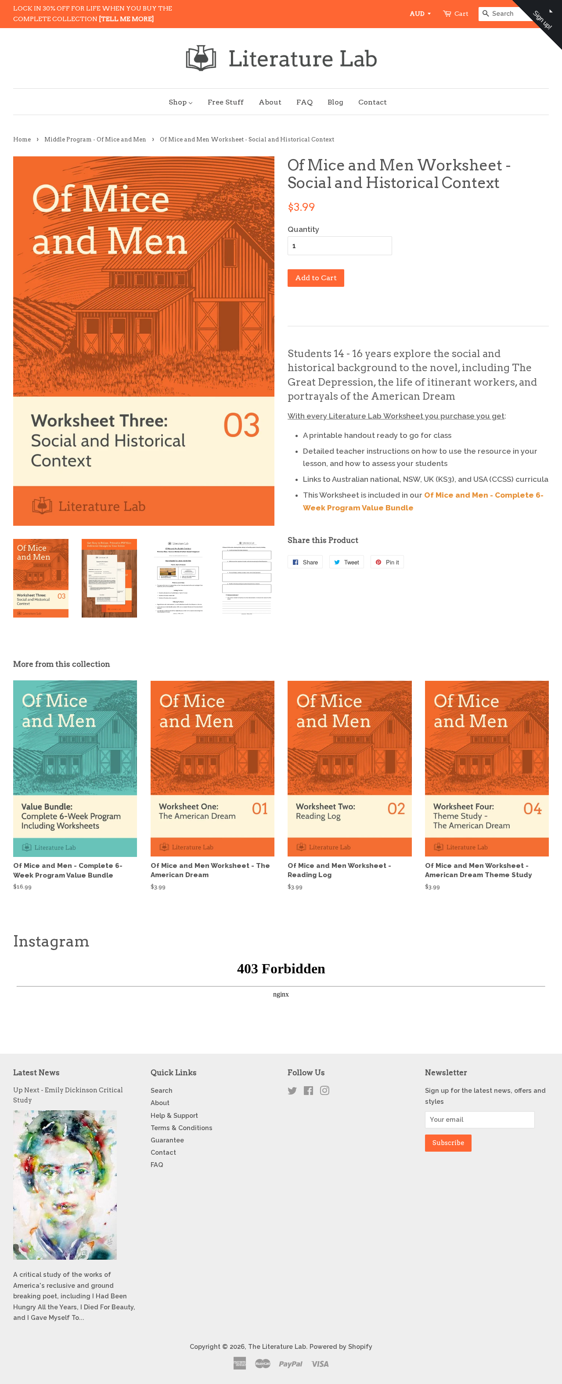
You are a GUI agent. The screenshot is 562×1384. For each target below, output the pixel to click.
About (160, 1102)
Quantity (303, 229)
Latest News (36, 1072)
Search (162, 1090)
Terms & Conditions (182, 1127)
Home (22, 139)
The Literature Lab (277, 1346)
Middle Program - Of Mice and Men (95, 139)
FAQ (157, 1164)
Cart (461, 13)
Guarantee (167, 1140)
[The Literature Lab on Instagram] (324, 1092)
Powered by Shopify (341, 1346)
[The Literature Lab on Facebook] (308, 1092)
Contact (163, 1152)
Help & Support (174, 1115)
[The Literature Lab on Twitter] (292, 1092)
